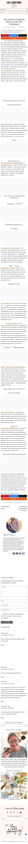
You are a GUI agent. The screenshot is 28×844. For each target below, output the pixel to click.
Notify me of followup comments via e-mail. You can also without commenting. (12, 616)
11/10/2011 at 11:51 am (7, 669)
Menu (14, 5)
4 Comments (21, 26)
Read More (21, 767)
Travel (23, 502)
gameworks (4, 706)
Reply (2, 645)
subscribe (14, 616)
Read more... (6, 551)
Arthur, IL (8, 60)
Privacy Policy (20, 841)
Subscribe (3, 9)
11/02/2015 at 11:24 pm (7, 708)
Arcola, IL (22, 42)
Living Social (23, 46)
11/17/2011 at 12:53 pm (7, 683)
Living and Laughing (8, 502)
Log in (25, 841)
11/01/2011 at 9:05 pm (7, 635)
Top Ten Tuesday (17, 502)
